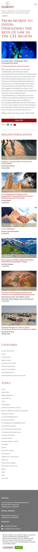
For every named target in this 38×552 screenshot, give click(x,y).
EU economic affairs (7, 420)
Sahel (3, 472)
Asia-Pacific (5, 392)
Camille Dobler (8, 61)
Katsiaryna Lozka (9, 297)
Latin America (5, 453)
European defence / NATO (9, 441)
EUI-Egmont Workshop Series (11, 432)
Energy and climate (7, 414)
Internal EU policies (23, 66)
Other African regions (8, 463)
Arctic (3, 389)
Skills (3, 475)
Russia (3, 469)
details (6, 158)
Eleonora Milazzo (9, 166)
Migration (4, 460)
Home (3, 11)
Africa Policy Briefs (7, 351)
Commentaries (6, 357)
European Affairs (7, 438)
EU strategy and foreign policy (11, 429)
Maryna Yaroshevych (26, 299)
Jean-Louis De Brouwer (11, 231)
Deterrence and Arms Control (11, 407)
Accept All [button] (19, 547)
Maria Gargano (8, 264)
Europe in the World (7, 435)
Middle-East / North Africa (10, 457)
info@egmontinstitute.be (12, 529)
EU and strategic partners (9, 417)
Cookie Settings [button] (8, 547)
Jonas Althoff (19, 297)
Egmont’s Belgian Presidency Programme (14, 411)
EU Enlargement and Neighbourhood (13, 423)
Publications (11, 11)
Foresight (4, 444)
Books (3, 354)
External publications (8, 366)
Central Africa (6, 398)
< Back (4, 16)
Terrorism (4, 478)
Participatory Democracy (9, 466)
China (3, 401)
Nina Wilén (7, 200)
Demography (5, 404)
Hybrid (3, 447)
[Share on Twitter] (11, 125)
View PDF (19, 120)
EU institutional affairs (8, 66)
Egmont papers (6, 360)
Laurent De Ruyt (9, 332)
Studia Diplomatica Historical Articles (13, 375)
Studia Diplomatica (7, 372)
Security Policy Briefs (8, 369)
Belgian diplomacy (7, 395)
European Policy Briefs (10, 63)
